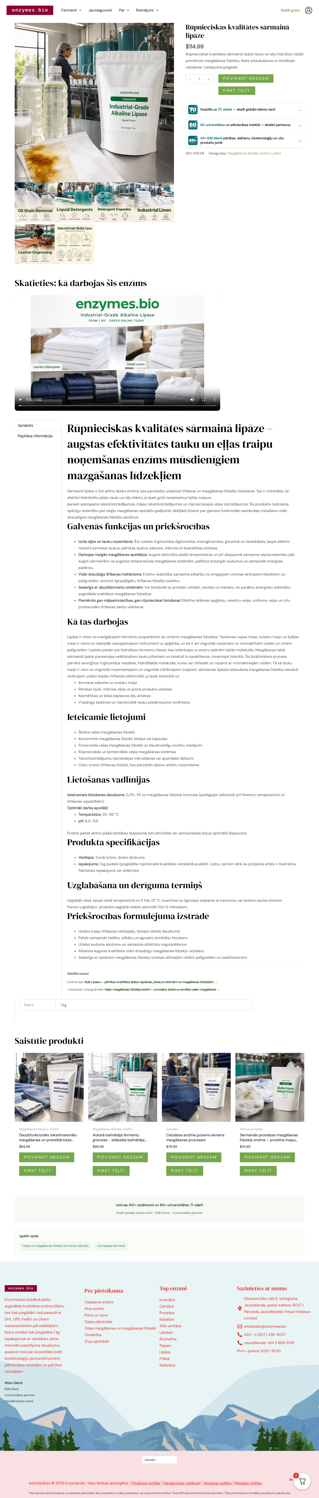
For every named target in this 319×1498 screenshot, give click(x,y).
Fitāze (165, 1358)
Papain (165, 1345)
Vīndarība (93, 1334)
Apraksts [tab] (25, 425)
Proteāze (167, 1312)
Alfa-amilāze (170, 1325)
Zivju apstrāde (97, 1341)
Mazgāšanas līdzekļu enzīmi (248, 153)
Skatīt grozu (290, 10)
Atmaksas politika (217, 1483)
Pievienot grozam (246, 78)
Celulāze (167, 1306)
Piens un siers (96, 1315)
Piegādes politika (248, 1483)
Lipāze (276, 153)
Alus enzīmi (94, 1308)
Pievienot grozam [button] (47, 1157)
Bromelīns (168, 1339)
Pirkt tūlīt (237, 90)
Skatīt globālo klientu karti (134, 1213)
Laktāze (166, 1332)
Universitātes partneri (188, 1213)
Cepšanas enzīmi (99, 1302)
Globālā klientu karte (19, 1401)
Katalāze (167, 1319)
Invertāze (167, 1299)
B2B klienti (162, 1213)
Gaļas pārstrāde (98, 1321)
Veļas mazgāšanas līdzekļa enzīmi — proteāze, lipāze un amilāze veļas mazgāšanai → (162, 989)
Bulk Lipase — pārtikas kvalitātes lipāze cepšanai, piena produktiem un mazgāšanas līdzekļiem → (151, 982)
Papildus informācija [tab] (35, 435)
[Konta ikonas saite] (308, 10)
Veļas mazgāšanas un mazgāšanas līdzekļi (120, 1328)
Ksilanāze (167, 1365)
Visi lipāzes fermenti (111, 1246)
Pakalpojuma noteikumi (181, 1483)
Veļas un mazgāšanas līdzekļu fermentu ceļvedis (56, 1246)
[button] (79, 10)
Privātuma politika (146, 1483)
